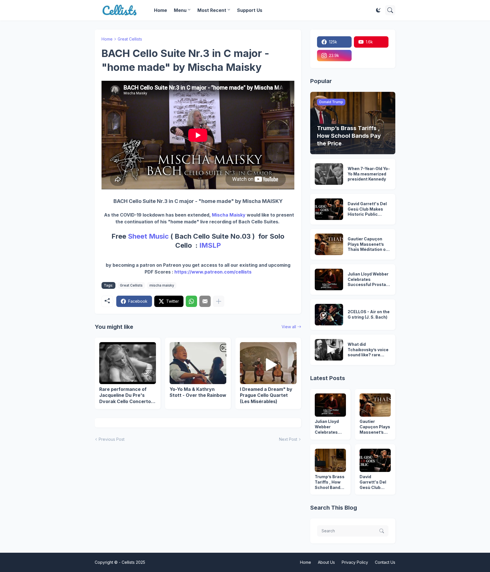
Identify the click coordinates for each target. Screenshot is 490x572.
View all (289, 326)
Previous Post (111, 439)
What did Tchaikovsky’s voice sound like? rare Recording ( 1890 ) (368, 350)
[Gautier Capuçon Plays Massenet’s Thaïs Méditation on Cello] (329, 244)
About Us (326, 562)
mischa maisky (161, 285)
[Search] (390, 10)
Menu (180, 10)
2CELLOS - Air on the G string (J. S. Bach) (369, 314)
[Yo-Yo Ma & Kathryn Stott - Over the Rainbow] (198, 363)
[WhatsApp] (191, 301)
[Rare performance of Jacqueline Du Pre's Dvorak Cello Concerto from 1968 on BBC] (127, 363)
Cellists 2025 (133, 562)
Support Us (249, 10)
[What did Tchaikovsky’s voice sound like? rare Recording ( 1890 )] (329, 350)
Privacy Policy (355, 562)
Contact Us (385, 562)
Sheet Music (148, 236)
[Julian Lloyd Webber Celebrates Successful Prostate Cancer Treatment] (329, 279)
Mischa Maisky (229, 215)
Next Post (288, 439)
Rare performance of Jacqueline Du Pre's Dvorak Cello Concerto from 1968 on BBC (125, 395)
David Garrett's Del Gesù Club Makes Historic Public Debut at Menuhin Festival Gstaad (367, 209)
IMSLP (210, 245)
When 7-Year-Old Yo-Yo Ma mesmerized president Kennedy (369, 174)
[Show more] (218, 301)
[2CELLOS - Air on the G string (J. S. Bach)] (329, 314)
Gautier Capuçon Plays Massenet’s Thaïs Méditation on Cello (368, 244)
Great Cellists (130, 39)
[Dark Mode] (378, 10)
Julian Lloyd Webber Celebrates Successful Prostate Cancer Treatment (369, 280)
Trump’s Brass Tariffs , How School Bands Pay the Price (330, 482)
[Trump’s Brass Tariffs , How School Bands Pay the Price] (330, 460)
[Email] (205, 301)
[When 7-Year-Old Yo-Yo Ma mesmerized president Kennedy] (329, 174)
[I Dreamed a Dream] (268, 363)
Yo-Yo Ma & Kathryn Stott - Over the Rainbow (198, 392)
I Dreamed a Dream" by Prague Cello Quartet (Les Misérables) (266, 395)
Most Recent (211, 10)
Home (160, 10)
